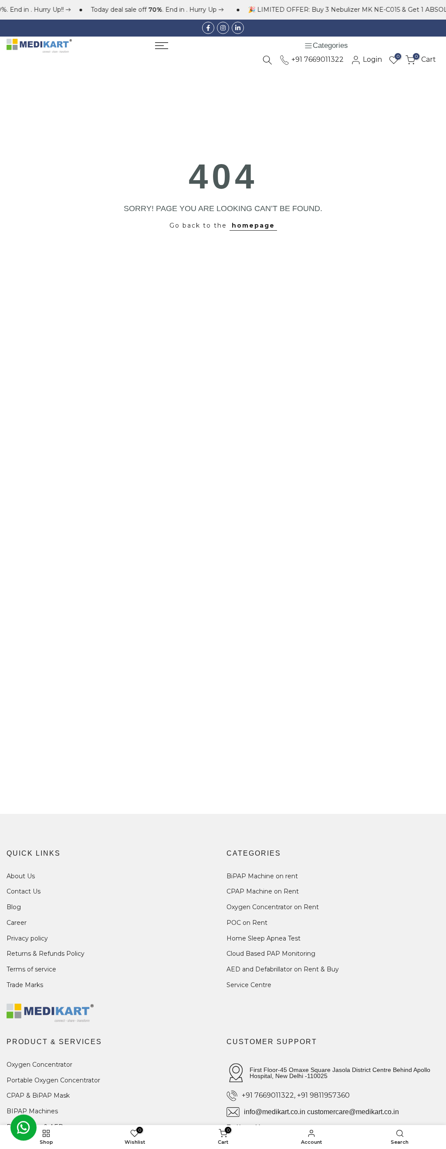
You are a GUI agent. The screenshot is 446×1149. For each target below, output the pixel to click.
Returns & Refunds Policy (45, 954)
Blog (14, 907)
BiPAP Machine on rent (262, 876)
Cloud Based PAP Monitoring (270, 954)
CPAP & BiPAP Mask (38, 1095)
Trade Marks (25, 985)
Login (371, 59)
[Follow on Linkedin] (238, 28)
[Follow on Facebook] (208, 28)
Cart (425, 59)
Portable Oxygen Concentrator (53, 1080)
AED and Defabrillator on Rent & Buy (282, 969)
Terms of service (31, 969)
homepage (253, 225)
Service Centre (248, 985)
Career (17, 923)
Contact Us (24, 891)
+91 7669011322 (317, 59)
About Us (21, 876)
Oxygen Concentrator (39, 1064)
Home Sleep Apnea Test (263, 938)
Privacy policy (27, 938)
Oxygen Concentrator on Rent (272, 907)
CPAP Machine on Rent (262, 891)
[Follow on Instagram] (223, 28)
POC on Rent (246, 923)
